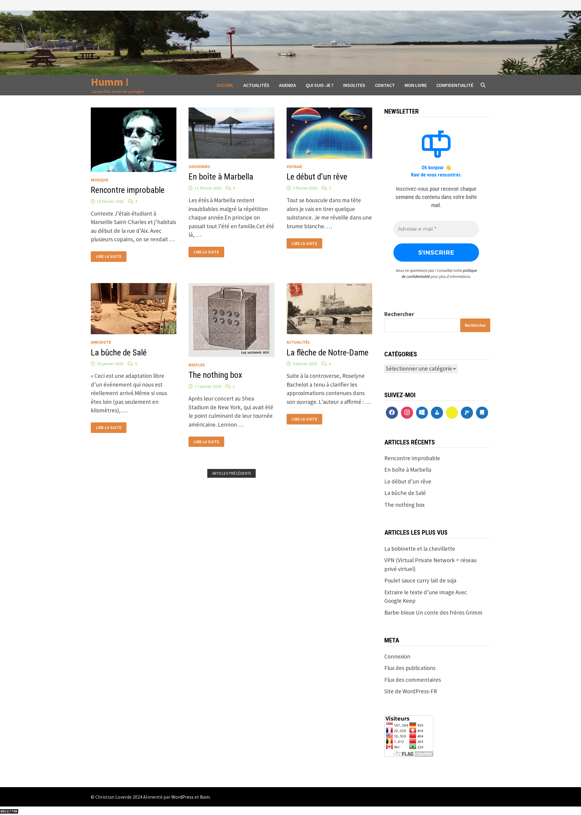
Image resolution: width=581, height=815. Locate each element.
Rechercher (399, 314)
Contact (385, 85)
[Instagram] (407, 412)
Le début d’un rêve (317, 177)
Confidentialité (454, 85)
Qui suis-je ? (319, 85)
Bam (205, 797)
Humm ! (110, 82)
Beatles (197, 365)
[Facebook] (391, 412)
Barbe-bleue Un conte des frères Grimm (433, 612)
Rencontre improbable (128, 190)
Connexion (397, 656)
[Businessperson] (437, 412)
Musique (99, 180)
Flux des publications (409, 667)
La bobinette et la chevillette (419, 548)
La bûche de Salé (119, 353)
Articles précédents (231, 473)
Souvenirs (199, 166)
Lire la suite (108, 255)
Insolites (354, 85)
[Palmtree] (466, 412)
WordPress (182, 797)
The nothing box (215, 375)
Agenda (287, 85)
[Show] (452, 412)
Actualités (256, 85)
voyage (294, 166)
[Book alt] (482, 412)
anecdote (101, 342)
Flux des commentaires (412, 679)
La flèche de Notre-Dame (328, 353)
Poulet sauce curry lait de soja (420, 580)
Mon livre (416, 85)
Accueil (225, 85)
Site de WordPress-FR (410, 691)
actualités (298, 342)
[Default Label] (422, 412)
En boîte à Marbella (221, 177)
